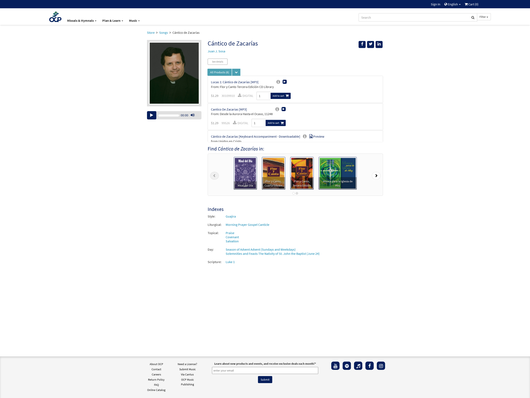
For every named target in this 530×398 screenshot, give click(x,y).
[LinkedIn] (379, 44)
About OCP (156, 364)
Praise (230, 233)
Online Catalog (156, 390)
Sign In (435, 4)
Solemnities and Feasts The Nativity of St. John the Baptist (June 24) (273, 253)
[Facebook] (369, 366)
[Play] (151, 115)
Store (151, 32)
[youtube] (335, 366)
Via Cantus (187, 374)
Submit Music (187, 369)
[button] (214, 175)
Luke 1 (230, 262)
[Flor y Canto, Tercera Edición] (302, 173)
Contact (156, 369)
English (453, 4)
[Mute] (192, 115)
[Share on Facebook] (362, 44)
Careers (156, 374)
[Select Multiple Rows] (236, 72)
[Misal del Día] (245, 173)
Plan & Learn (111, 20)
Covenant (232, 237)
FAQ (156, 385)
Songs (163, 32)
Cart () (473, 4)
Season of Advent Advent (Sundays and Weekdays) (261, 249)
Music (133, 20)
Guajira (231, 216)
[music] (358, 366)
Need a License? (187, 364)
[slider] (194, 119)
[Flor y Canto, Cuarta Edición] (273, 173)
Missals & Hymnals (80, 20)
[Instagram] (381, 366)
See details (217, 61)
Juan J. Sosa (216, 51)
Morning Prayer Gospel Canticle (247, 224)
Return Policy (156, 379)
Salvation (232, 241)
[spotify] (347, 366)
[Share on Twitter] (370, 44)
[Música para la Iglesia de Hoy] (338, 173)
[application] (174, 115)
